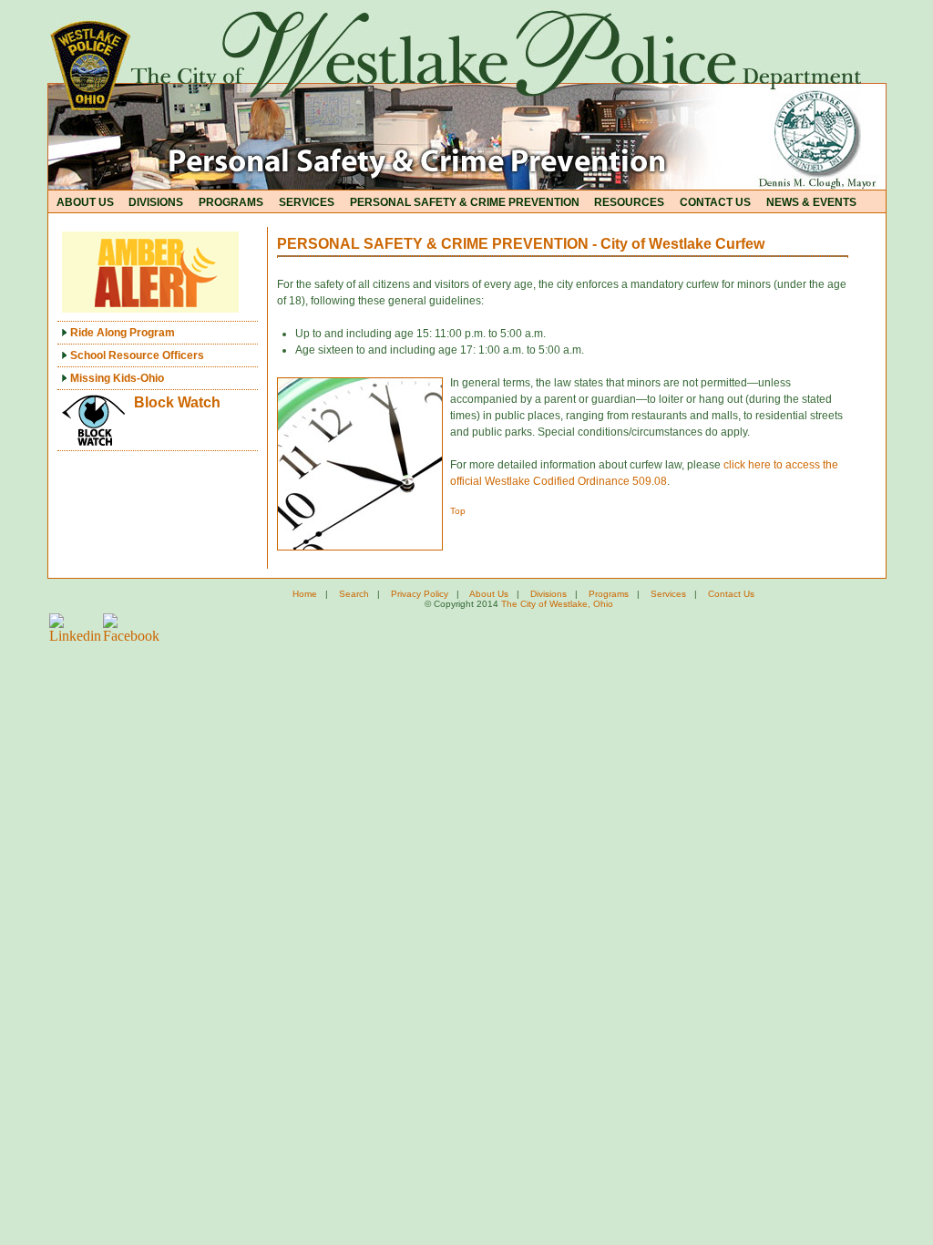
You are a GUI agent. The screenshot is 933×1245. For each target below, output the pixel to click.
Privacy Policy (419, 594)
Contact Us (731, 594)
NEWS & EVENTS (811, 202)
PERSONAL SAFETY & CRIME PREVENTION (464, 202)
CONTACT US (715, 202)
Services (668, 594)
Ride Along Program (121, 332)
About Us (488, 594)
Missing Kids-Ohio (115, 378)
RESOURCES (629, 202)
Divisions (548, 594)
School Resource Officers (135, 355)
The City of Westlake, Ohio (557, 604)
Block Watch (177, 402)
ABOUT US (85, 202)
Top (458, 511)
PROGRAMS (231, 202)
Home (304, 594)
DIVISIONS (155, 202)
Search (354, 594)
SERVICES (306, 202)
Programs (609, 594)
